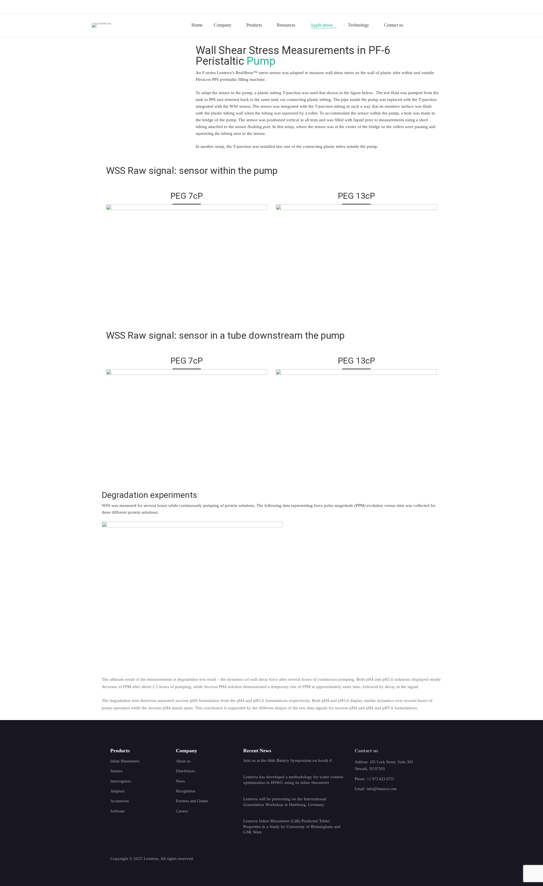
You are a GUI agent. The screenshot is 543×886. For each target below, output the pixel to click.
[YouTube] (382, 859)
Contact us (366, 750)
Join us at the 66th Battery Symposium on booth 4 (287, 760)
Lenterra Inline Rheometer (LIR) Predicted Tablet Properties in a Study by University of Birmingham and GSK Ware (292, 826)
